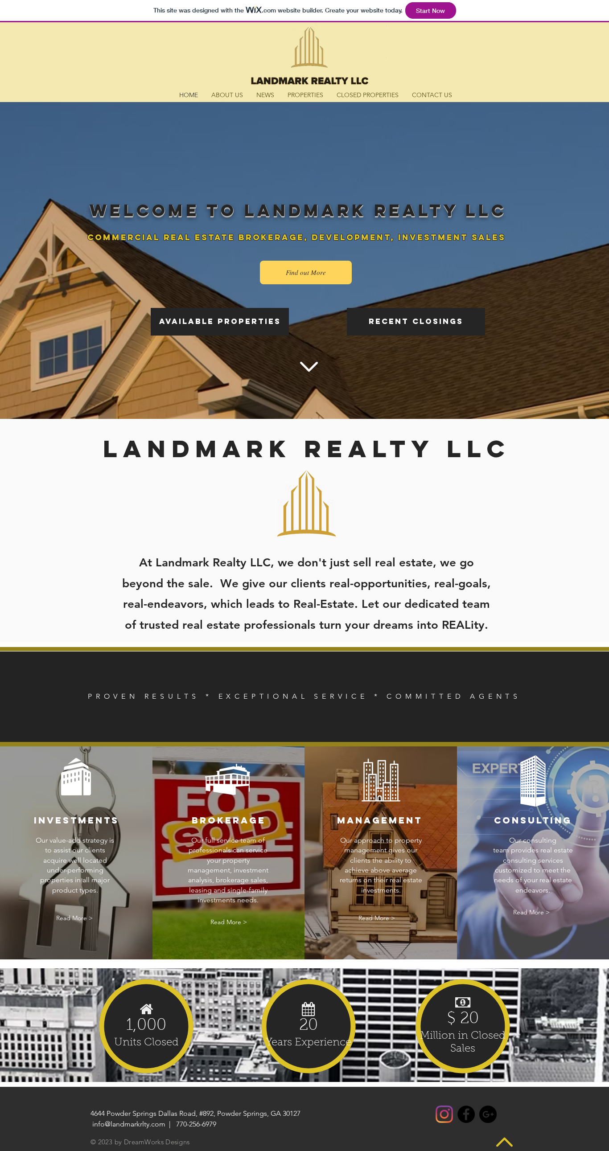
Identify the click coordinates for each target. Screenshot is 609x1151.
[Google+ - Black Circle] (488, 1114)
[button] (416, 322)
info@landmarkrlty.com (128, 1124)
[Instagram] (444, 1114)
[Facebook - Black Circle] (466, 1114)
